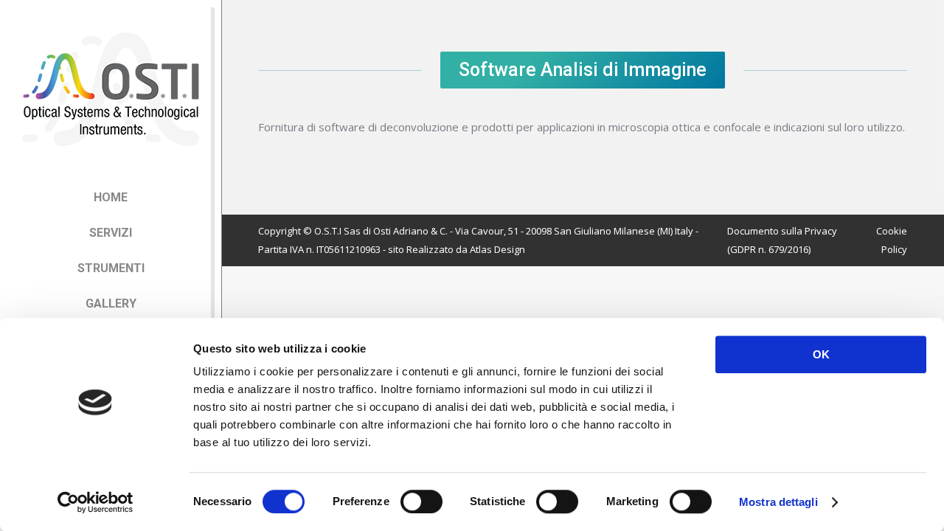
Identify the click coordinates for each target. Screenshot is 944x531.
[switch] (421, 501)
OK (821, 354)
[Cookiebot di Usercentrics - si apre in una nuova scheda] (95, 502)
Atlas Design (497, 249)
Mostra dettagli (778, 502)
